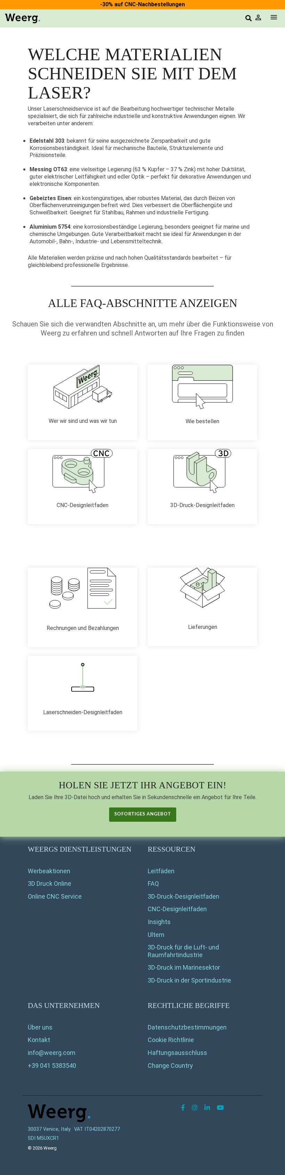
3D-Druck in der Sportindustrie (189, 980)
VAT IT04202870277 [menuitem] (97, 1129)
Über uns (40, 1027)
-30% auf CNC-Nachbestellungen (142, 4)
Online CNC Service (55, 896)
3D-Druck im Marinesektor (184, 967)
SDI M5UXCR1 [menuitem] (43, 1138)
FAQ (153, 883)
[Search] (248, 18)
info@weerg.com (51, 1052)
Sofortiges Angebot (142, 814)
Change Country (170, 1065)
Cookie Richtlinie (171, 1039)
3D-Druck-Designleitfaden (183, 896)
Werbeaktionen (49, 871)
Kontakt (39, 1039)
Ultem (156, 934)
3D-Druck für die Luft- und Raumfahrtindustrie (183, 951)
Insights (159, 921)
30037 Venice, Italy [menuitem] (49, 1129)
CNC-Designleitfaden (177, 909)
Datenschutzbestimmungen (187, 1027)
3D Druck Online (49, 883)
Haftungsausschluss (177, 1052)
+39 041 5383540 (52, 1065)
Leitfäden (161, 871)
